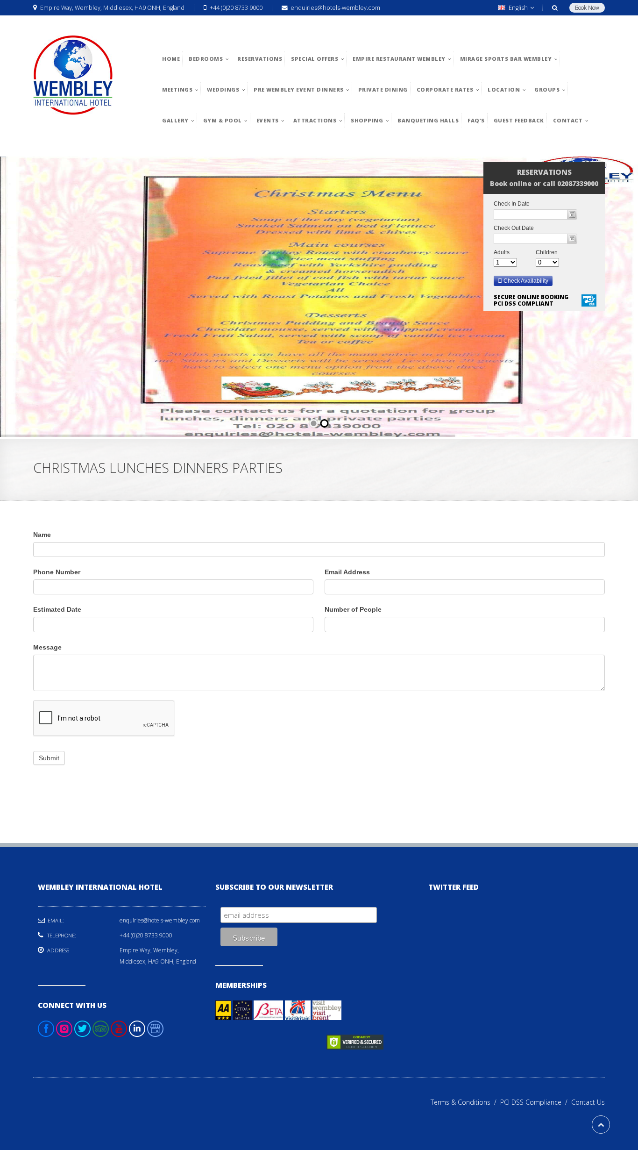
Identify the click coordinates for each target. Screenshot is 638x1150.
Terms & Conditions (465, 1102)
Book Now (587, 8)
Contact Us (588, 1102)
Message (47, 647)
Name (42, 534)
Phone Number (56, 572)
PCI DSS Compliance (535, 1102)
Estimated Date (57, 609)
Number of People (353, 609)
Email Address (347, 572)
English (518, 8)
